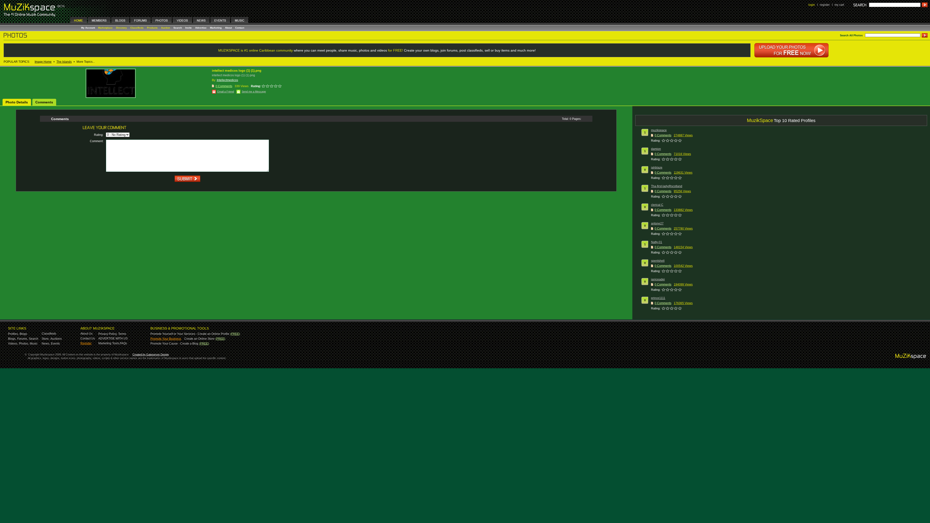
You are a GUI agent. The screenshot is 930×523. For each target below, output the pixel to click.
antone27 (657, 223)
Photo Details (17, 102)
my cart (839, 5)
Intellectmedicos (227, 80)
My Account (88, 27)
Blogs (23, 334)
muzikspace (659, 130)
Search (177, 27)
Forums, (22, 338)
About (228, 27)
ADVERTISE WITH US (113, 338)
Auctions (56, 338)
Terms (122, 334)
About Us (86, 333)
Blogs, (12, 338)
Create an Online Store (199, 338)
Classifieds (137, 27)
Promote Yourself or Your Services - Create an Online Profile (189, 334)
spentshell (658, 260)
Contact (239, 27)
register (825, 5)
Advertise (201, 27)
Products (152, 27)
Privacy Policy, (107, 334)
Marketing (216, 27)
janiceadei (658, 279)
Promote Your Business (165, 338)
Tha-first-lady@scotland (666, 186)
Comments (44, 102)
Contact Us (87, 338)
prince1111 (658, 298)
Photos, (24, 343)
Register (86, 343)
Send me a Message (254, 91)
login (811, 5)
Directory (121, 27)
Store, (45, 338)
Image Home (43, 61)
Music (34, 343)
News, (46, 343)
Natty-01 (656, 242)
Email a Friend (225, 91)
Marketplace (105, 27)
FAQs (123, 343)
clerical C (657, 205)
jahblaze (656, 167)
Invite (188, 27)
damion (656, 149)
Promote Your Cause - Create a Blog (174, 343)
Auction (165, 27)
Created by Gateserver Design (150, 354)
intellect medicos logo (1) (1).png (236, 70)
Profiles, (13, 334)
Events (55, 343)
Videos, (13, 343)
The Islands (64, 61)
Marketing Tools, (109, 343)
